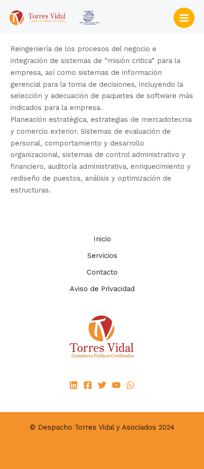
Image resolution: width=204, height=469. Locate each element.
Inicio (102, 239)
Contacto (102, 272)
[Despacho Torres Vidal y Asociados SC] (56, 17)
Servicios (102, 255)
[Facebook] (87, 385)
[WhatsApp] (130, 385)
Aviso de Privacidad (102, 289)
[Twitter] (102, 385)
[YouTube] (116, 385)
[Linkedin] (73, 385)
